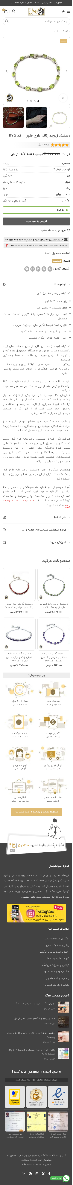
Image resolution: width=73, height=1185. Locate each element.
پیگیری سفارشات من (57, 945)
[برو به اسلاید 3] (31, 101)
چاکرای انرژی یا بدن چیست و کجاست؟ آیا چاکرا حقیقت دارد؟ (31, 1052)
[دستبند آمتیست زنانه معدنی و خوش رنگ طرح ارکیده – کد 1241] (54, 634)
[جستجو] (7, 21)
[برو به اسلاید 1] (38, 101)
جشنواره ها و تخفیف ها (56, 971)
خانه (68, 31)
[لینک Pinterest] (44, 269)
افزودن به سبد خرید (36, 221)
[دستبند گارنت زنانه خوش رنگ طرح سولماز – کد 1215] (19, 584)
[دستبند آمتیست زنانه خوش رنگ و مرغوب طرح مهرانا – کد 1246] (19, 634)
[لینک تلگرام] (26, 269)
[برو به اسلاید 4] (27, 101)
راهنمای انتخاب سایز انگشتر (54, 951)
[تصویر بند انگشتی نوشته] (63, 1007)
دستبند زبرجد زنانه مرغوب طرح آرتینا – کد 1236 (54, 605)
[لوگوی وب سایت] (36, 11)
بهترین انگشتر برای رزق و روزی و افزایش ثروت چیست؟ (31, 1035)
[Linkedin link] (38, 269)
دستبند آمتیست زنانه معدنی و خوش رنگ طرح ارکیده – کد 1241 (54, 657)
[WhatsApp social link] (32, 269)
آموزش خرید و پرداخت (57, 958)
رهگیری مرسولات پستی (56, 938)
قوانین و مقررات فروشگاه (55, 965)
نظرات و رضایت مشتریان (56, 984)
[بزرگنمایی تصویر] (63, 98)
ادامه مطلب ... (28, 897)
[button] (66, 71)
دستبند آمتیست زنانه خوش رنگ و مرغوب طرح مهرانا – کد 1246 (19, 657)
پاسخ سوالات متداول (57, 978)
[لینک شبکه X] (50, 269)
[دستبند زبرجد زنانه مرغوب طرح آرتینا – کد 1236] (54, 584)
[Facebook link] (49, 1174)
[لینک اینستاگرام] (36, 1174)
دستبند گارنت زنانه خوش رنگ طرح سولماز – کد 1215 (19, 605)
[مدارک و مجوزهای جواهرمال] (58, 1121)
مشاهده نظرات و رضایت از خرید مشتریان (36, 812)
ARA (24, 1165)
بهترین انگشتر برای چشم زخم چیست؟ (35, 1004)
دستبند (57, 31)
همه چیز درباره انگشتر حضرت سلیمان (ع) (34, 1018)
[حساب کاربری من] (13, 11)
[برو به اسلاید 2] (35, 101)
